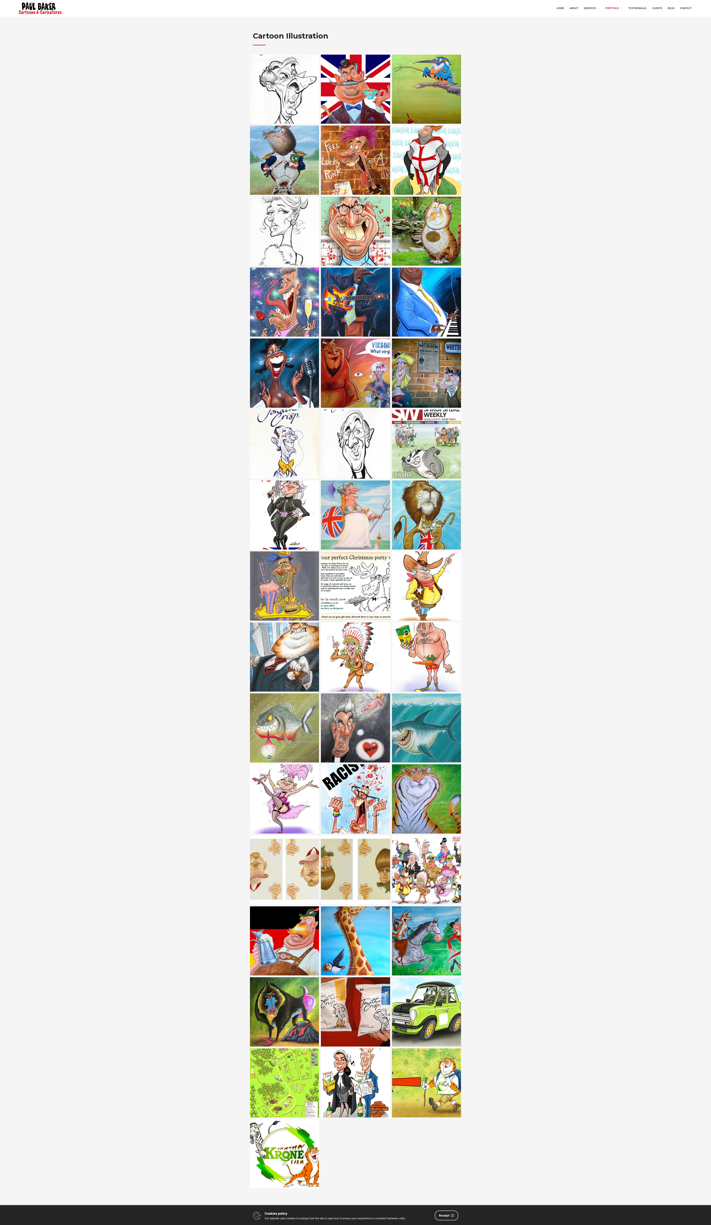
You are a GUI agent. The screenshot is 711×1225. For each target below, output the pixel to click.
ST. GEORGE (426, 150)
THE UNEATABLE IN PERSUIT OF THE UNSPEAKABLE (426, 931)
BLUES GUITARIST (355, 292)
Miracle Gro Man (426, 647)
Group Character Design (426, 860)
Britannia (355, 505)
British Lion (426, 505)
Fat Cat (284, 647)
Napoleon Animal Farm (284, 150)
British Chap (355, 79)
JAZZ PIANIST (426, 292)
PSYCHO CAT (426, 221)
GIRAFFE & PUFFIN (355, 931)
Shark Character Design (426, 718)
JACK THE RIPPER (426, 363)
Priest (355, 718)
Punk (355, 150)
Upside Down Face (284, 860)
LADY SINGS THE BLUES (284, 363)
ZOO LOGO (284, 1144)
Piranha (284, 718)
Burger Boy (284, 576)
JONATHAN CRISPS (355, 1002)
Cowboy (426, 576)
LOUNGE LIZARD (284, 292)
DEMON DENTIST (355, 221)
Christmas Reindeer (355, 576)
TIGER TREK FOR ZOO (426, 1073)
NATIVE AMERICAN (355, 647)
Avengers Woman (284, 505)
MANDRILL (284, 1002)
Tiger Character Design (426, 789)
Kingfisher (426, 79)
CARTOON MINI (426, 1002)
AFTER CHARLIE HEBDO (355, 363)
